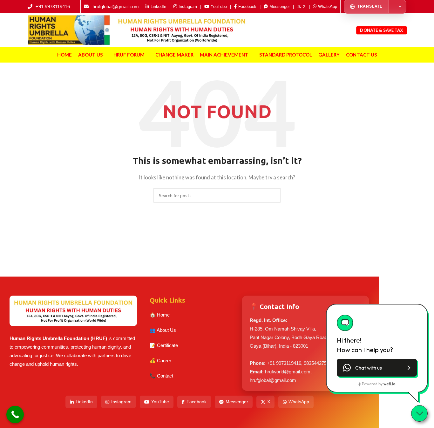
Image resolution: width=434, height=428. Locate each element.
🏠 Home (160, 315)
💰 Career (160, 360)
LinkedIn (84, 401)
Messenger (237, 401)
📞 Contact (161, 375)
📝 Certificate (164, 345)
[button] (377, 368)
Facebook (196, 401)
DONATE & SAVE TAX (381, 30)
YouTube (160, 401)
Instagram (121, 401)
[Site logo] (69, 29)
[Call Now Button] (15, 414)
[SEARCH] (273, 195)
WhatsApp (298, 401)
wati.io (389, 383)
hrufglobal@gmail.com (115, 6)
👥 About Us (163, 330)
